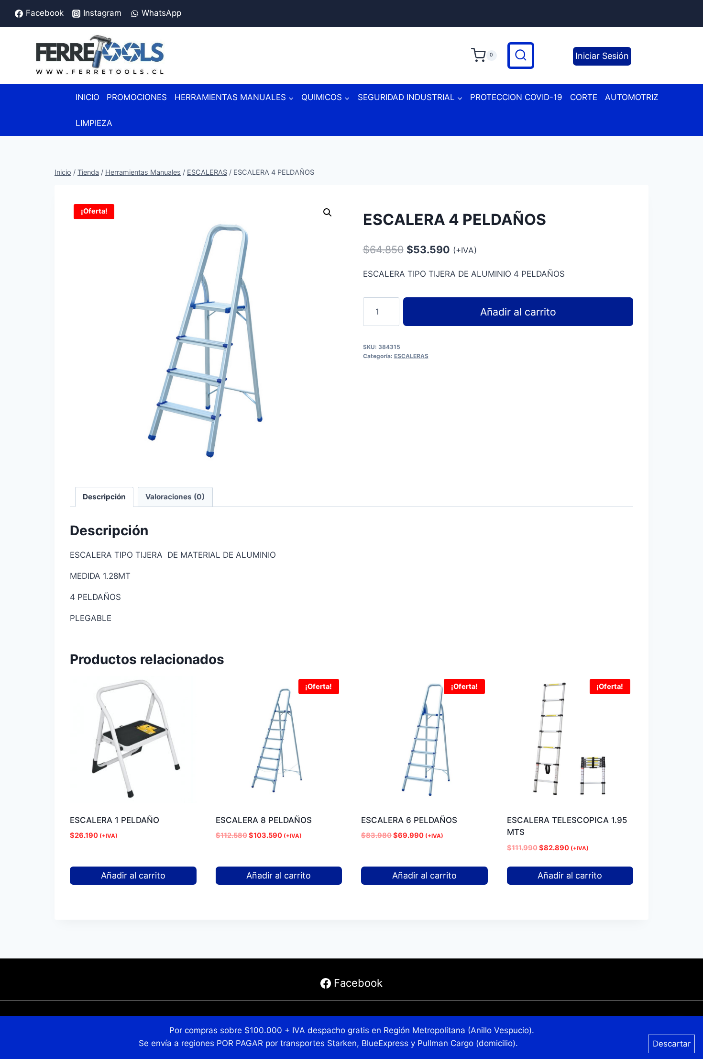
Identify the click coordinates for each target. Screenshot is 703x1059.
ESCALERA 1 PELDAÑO (114, 820)
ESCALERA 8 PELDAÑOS (264, 820)
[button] (327, 212)
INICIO (87, 97)
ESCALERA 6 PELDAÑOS (409, 820)
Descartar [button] (672, 1043)
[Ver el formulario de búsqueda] (520, 55)
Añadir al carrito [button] (133, 875)
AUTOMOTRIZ (632, 97)
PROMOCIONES (137, 97)
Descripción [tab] (104, 496)
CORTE (583, 97)
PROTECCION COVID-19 (516, 97)
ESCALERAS (411, 356)
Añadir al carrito (518, 311)
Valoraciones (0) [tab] (175, 496)
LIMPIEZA (94, 123)
